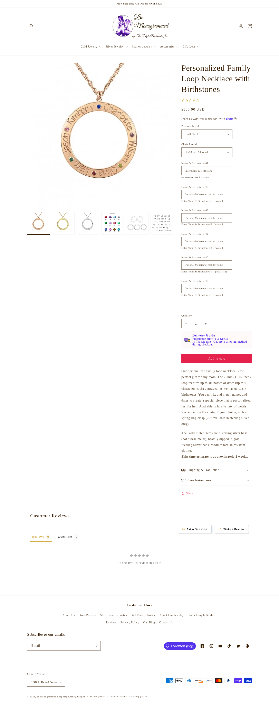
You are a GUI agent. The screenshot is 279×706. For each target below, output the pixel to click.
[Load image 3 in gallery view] (88, 223)
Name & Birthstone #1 (195, 163)
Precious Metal (190, 126)
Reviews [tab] (38, 537)
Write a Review (233, 529)
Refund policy (97, 696)
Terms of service (118, 696)
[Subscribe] (96, 646)
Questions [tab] (65, 537)
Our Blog (149, 622)
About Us (68, 615)
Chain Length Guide (200, 615)
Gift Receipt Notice (143, 615)
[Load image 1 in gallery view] (38, 223)
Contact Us (166, 622)
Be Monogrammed (47, 696)
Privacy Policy (130, 622)
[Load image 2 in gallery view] (63, 223)
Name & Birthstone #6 (195, 280)
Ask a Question (197, 529)
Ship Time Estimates (113, 615)
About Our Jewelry (172, 615)
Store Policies (87, 615)
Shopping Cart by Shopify (71, 696)
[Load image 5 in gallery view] (137, 223)
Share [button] (189, 493)
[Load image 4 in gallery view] (112, 223)
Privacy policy (139, 696)
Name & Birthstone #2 (195, 186)
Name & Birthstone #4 (195, 234)
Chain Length (189, 144)
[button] (31, 26)
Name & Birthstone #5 (195, 257)
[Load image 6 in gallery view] (162, 223)
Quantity (186, 315)
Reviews (111, 622)
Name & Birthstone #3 (195, 210)
